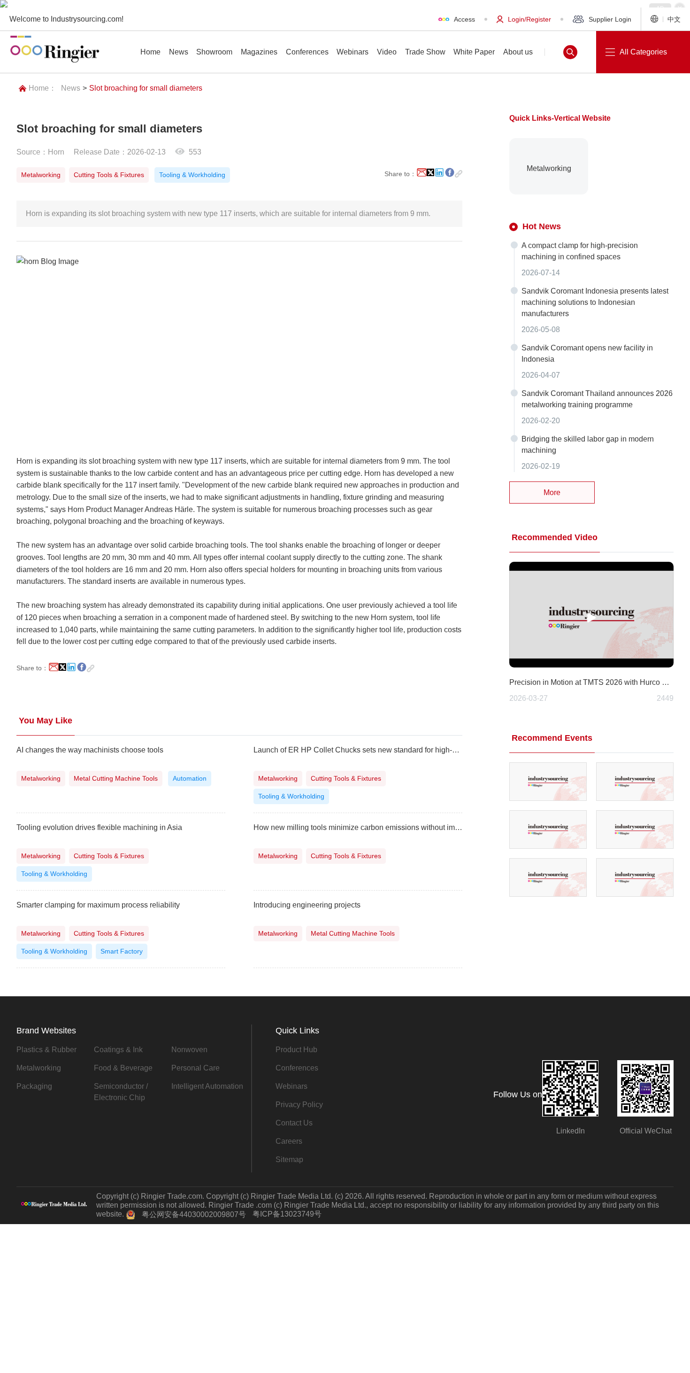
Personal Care (195, 1068)
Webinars (291, 1086)
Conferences (297, 1068)
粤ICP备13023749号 (287, 1214)
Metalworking (38, 1068)
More (552, 492)
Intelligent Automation (207, 1086)
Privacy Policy (299, 1105)
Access (464, 19)
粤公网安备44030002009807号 (194, 1214)
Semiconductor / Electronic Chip (121, 1092)
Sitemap (289, 1160)
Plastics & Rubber (46, 1050)
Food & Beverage (123, 1068)
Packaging (34, 1086)
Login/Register (529, 19)
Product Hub (296, 1050)
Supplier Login (610, 19)
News (70, 88)
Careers (289, 1141)
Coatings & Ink (118, 1050)
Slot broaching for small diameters (145, 88)
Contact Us (294, 1123)
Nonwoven (189, 1050)
